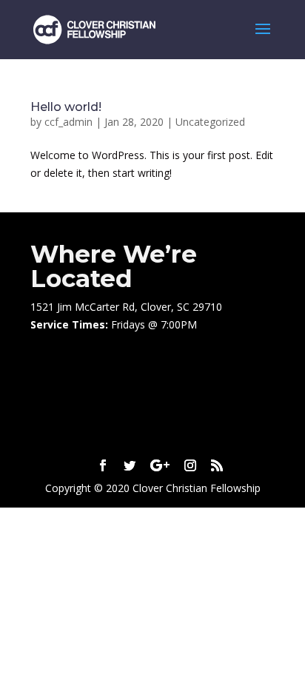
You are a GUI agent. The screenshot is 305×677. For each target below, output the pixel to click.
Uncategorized (210, 122)
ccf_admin (68, 122)
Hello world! (65, 107)
